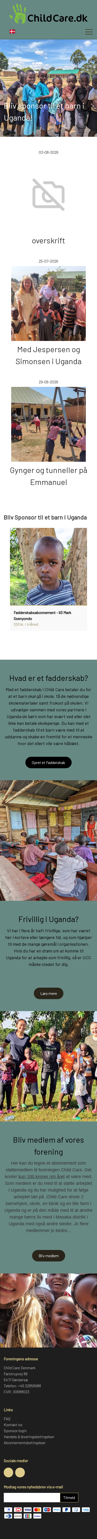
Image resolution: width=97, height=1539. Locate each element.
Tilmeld (69, 1497)
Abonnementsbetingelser (25, 1442)
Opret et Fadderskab (48, 762)
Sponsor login (15, 1430)
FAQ (7, 1418)
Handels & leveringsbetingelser (29, 1436)
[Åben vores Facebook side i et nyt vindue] (8, 1472)
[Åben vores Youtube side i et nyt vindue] (20, 1472)
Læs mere (48, 993)
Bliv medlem (49, 1255)
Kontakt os (13, 1424)
